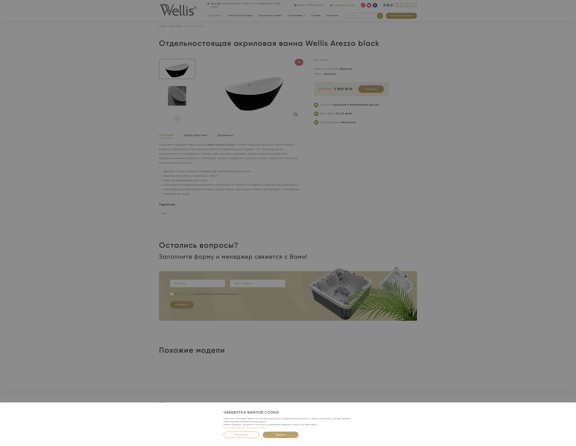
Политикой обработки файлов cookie (244, 428)
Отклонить (241, 435)
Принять (281, 435)
